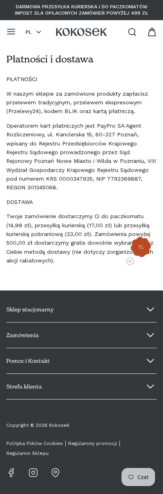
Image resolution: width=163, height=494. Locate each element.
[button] (141, 247)
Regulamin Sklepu (27, 453)
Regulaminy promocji (92, 443)
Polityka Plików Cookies (34, 443)
